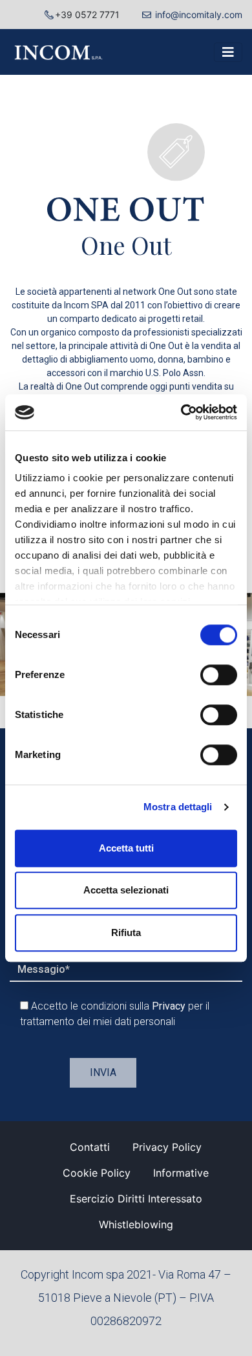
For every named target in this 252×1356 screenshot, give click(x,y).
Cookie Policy (97, 1172)
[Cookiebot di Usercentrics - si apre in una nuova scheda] (181, 412)
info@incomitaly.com (198, 14)
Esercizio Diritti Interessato (136, 1198)
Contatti (90, 1147)
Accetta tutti (126, 848)
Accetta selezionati (126, 889)
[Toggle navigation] (228, 52)
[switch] (218, 674)
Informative (181, 1172)
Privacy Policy (167, 1147)
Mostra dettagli (178, 806)
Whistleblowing (136, 1224)
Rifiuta (126, 932)
